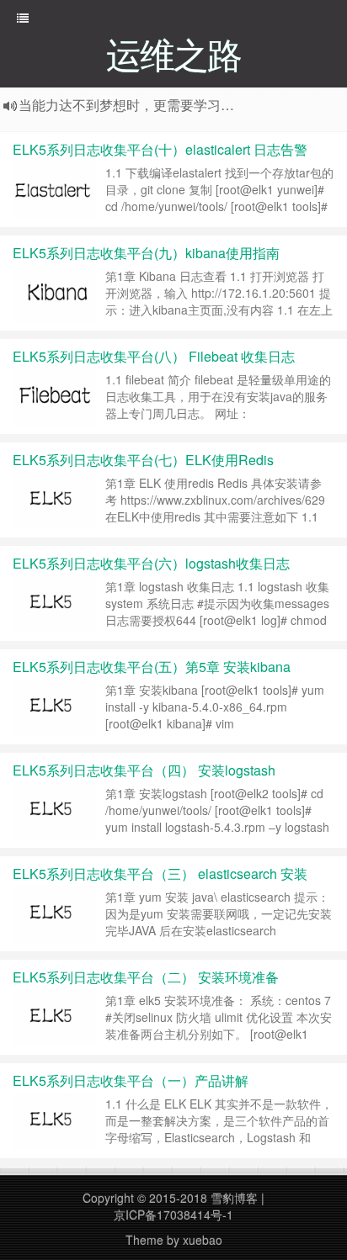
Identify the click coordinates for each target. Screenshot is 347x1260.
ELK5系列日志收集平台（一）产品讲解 (130, 1080)
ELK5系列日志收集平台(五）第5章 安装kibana (152, 666)
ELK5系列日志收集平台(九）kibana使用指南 (146, 252)
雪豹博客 (234, 1197)
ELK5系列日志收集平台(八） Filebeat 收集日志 (154, 356)
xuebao (202, 1239)
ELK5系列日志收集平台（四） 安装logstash (144, 770)
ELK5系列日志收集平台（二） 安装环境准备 (146, 977)
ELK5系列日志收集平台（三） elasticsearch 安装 (160, 873)
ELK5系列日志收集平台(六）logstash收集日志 (151, 563)
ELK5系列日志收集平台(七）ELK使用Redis (143, 459)
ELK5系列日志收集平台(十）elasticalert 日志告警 (160, 149)
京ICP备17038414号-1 (173, 1214)
